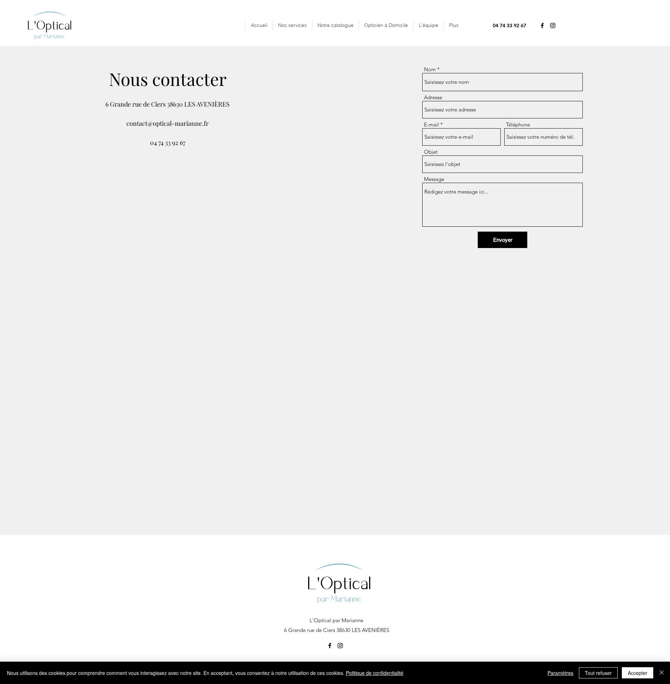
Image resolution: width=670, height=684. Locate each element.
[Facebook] (542, 25)
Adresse (433, 97)
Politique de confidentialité (374, 672)
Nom (430, 69)
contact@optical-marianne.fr (167, 123)
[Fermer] (661, 672)
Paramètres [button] (560, 672)
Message (434, 179)
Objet (431, 151)
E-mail (431, 124)
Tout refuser (598, 672)
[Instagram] (552, 25)
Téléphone (518, 124)
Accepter (637, 672)
